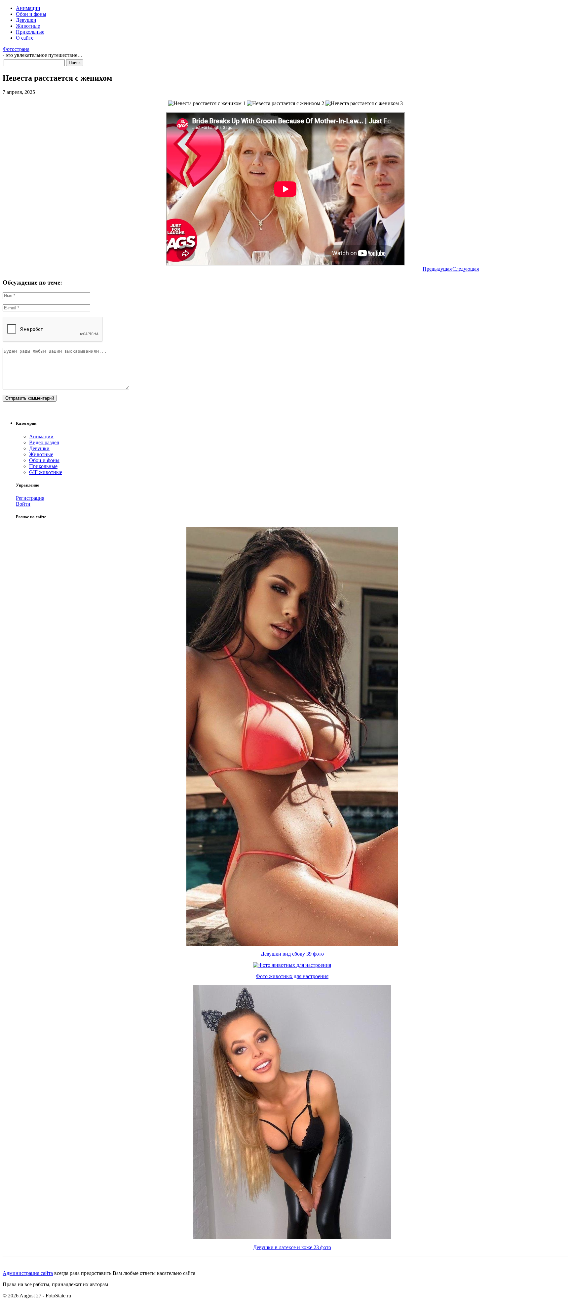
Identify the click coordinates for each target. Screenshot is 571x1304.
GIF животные (45, 472)
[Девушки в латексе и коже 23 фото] (292, 1237)
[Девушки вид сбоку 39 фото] (292, 944)
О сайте (24, 38)
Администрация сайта (28, 1273)
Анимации (28, 8)
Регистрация (30, 498)
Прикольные (30, 32)
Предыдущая (437, 269)
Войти (23, 504)
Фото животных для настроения (292, 976)
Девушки (26, 20)
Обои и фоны (31, 14)
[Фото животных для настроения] (292, 965)
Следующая (465, 269)
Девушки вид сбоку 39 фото (292, 954)
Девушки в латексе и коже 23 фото (292, 1247)
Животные (28, 26)
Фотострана (16, 49)
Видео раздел (44, 442)
